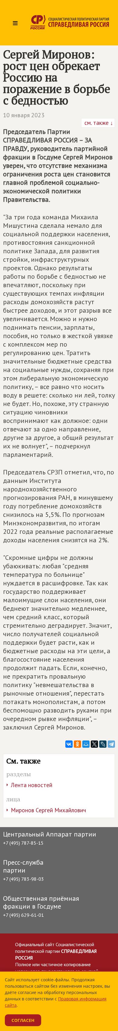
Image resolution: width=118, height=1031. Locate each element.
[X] (94, 744)
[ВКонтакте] (69, 744)
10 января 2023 (23, 115)
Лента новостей (31, 785)
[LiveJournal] (103, 744)
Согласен (22, 1020)
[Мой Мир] (86, 744)
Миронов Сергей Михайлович (48, 810)
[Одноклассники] (77, 744)
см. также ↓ (98, 122)
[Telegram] (111, 744)
